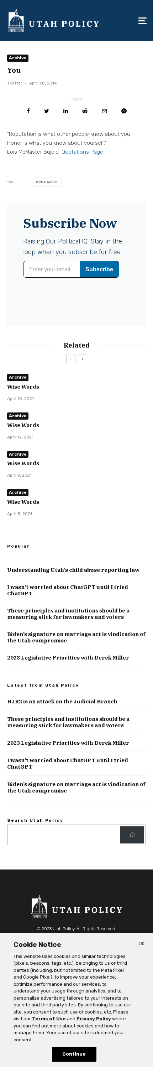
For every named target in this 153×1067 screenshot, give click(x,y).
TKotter (14, 83)
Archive (18, 57)
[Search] (132, 834)
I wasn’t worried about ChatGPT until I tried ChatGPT (67, 590)
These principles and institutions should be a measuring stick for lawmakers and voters (68, 613)
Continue (74, 1054)
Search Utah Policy (35, 820)
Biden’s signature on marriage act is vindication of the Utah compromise (76, 637)
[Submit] (85, 111)
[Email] (104, 111)
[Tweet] (46, 111)
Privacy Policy (93, 1018)
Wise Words (48, 182)
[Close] (141, 945)
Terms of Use (49, 1018)
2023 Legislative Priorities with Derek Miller (68, 658)
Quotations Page (82, 152)
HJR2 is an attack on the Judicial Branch (62, 701)
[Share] (28, 111)
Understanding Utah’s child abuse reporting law (73, 570)
